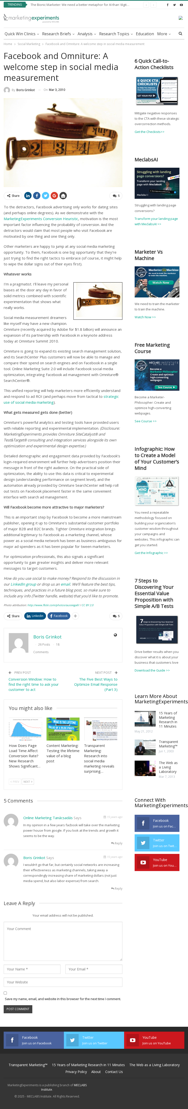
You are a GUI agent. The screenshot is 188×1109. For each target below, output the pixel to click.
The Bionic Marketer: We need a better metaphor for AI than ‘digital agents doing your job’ (97, 4)
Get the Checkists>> (149, 132)
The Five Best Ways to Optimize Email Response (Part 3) (96, 684)
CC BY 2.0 (87, 605)
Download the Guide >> (152, 670)
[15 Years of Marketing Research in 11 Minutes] (145, 719)
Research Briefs (56, 33)
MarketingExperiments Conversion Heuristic (41, 218)
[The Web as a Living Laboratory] (145, 768)
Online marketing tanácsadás (48, 817)
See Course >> (146, 421)
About (96, 1071)
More (162, 33)
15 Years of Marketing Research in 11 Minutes (168, 720)
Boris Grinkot (34, 857)
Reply (118, 843)
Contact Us (114, 1071)
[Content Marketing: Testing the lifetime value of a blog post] (63, 729)
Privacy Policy (76, 1071)
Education (145, 33)
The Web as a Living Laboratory (168, 767)
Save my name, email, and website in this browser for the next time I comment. (63, 999)
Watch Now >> (145, 317)
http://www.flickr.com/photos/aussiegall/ (53, 605)
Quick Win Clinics (20, 33)
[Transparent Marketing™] (145, 747)
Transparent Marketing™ (168, 743)
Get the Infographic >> (151, 553)
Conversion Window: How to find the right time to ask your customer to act (34, 684)
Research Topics (114, 33)
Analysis (85, 33)
